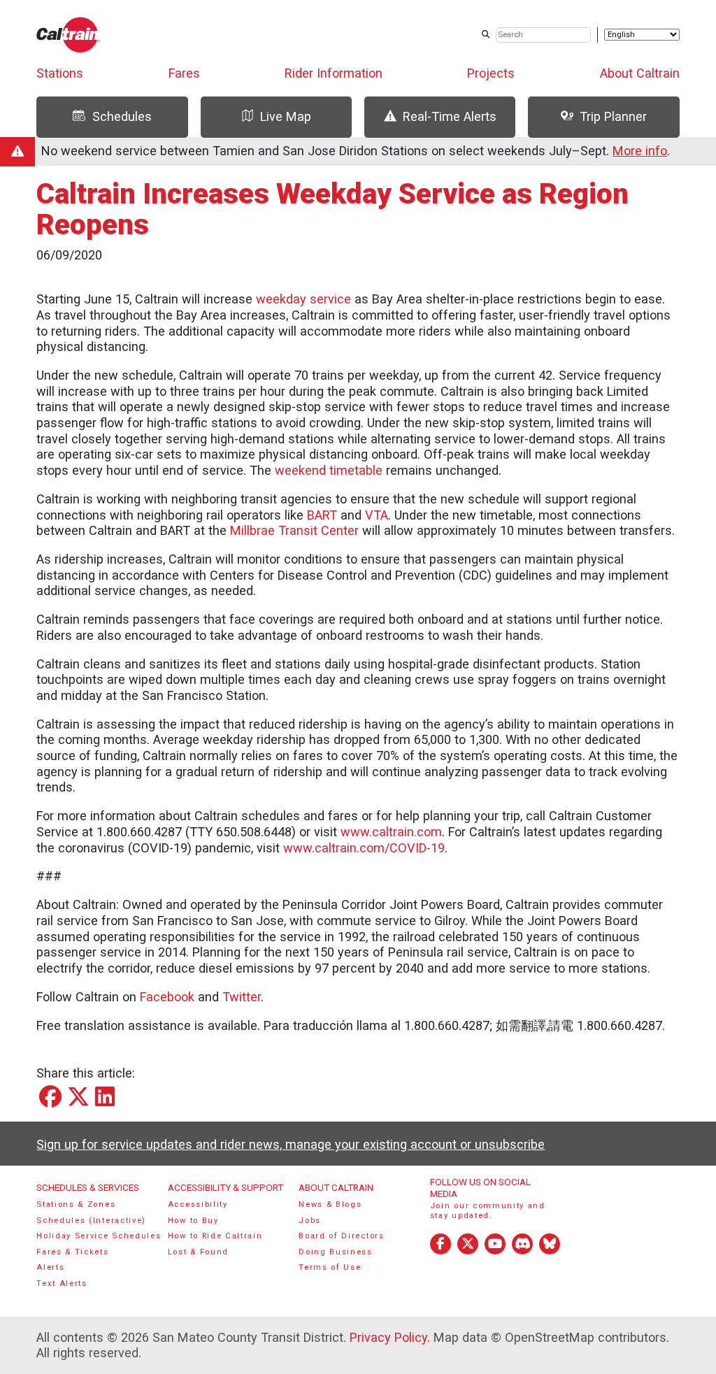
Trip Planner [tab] (613, 116)
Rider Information (333, 73)
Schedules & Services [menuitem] (87, 1187)
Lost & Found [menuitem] (198, 1252)
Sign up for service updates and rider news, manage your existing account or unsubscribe (290, 1144)
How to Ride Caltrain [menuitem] (215, 1235)
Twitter (241, 996)
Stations (59, 73)
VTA (376, 515)
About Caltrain (640, 73)
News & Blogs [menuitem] (330, 1204)
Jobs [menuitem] (310, 1220)
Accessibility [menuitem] (198, 1204)
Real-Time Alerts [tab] (449, 116)
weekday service (303, 299)
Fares (184, 73)
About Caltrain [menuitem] (336, 1187)
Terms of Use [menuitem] (330, 1267)
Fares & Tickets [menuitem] (72, 1252)
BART (322, 515)
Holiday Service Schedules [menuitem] (98, 1235)
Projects (491, 73)
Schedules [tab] (122, 116)
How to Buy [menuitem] (193, 1220)
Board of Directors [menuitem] (341, 1235)
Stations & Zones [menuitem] (75, 1204)
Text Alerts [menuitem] (61, 1283)
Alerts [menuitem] (50, 1267)
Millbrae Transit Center (294, 530)
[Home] (68, 35)
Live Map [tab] (285, 116)
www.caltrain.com (391, 831)
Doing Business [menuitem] (336, 1252)
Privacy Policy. (390, 1337)
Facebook (167, 996)
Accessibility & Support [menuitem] (225, 1187)
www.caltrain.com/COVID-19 (364, 847)
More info (640, 150)
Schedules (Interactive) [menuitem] (91, 1220)
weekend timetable (328, 470)
